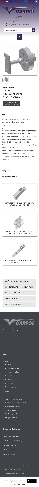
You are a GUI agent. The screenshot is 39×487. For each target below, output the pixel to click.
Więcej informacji (19, 484)
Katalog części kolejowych (13, 414)
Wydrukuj (7, 170)
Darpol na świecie (13, 368)
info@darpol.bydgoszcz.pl (11, 450)
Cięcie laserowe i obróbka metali (19, 287)
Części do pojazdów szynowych (18, 281)
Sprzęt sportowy (12, 298)
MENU (19, 37)
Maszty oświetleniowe (14, 293)
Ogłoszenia (9, 383)
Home (7, 362)
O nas (9, 364)
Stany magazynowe (13, 304)
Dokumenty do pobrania (13, 387)
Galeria (10, 376)
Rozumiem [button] (31, 481)
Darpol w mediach (13, 372)
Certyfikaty (8, 379)
